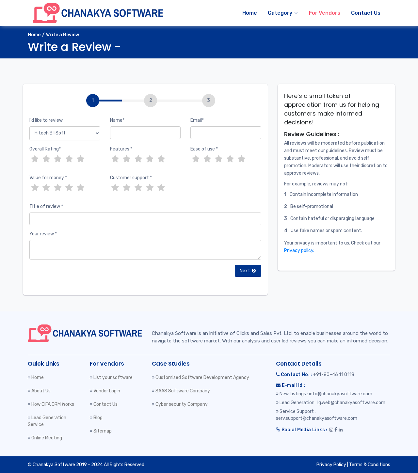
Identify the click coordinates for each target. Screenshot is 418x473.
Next (245, 271)
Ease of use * (204, 149)
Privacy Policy (331, 464)
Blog (98, 417)
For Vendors (324, 13)
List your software (113, 377)
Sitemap (102, 431)
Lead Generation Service (47, 421)
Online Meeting (46, 438)
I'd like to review (46, 120)
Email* (197, 120)
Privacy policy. (299, 250)
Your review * (43, 234)
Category (281, 13)
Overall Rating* (45, 149)
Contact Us (365, 13)
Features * (121, 149)
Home (249, 13)
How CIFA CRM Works (52, 404)
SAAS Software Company (182, 391)
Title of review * (46, 206)
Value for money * (48, 178)
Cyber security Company (181, 404)
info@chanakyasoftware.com (340, 394)
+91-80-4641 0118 (334, 374)
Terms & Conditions (369, 464)
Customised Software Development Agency (202, 377)
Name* (117, 120)
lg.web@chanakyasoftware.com (351, 402)
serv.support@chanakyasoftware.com (316, 418)
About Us (41, 391)
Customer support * (131, 178)
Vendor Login (106, 391)
